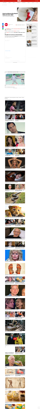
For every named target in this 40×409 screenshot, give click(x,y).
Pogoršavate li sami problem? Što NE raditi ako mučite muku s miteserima (34, 40)
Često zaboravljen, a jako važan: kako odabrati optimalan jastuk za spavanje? (34, 37)
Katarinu (8, 32)
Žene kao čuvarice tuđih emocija (34, 33)
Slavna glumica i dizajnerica (17, 28)
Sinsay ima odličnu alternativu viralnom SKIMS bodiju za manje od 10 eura (34, 27)
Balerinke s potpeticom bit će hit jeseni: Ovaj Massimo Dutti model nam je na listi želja (34, 45)
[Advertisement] (15, 67)
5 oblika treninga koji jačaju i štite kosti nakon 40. (34, 30)
